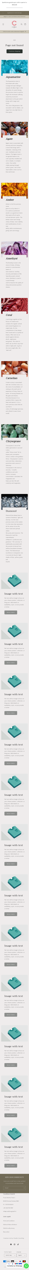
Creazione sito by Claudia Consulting (13, 1238)
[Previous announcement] (3, 13)
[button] (3, 24)
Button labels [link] (11, 612)
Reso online (6, 1232)
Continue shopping (14, 51)
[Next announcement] (26, 13)
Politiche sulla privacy (9, 1228)
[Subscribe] (24, 1188)
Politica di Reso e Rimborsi (10, 1224)
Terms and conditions (9, 1221)
